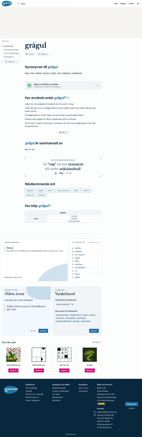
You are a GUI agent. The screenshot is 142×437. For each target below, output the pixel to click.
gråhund (86, 190)
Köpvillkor (56, 400)
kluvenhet (60, 318)
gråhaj (50, 190)
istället (78, 248)
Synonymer (8, 46)
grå (26, 149)
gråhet (76, 190)
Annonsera (83, 391)
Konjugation (9, 57)
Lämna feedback (32, 400)
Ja (56, 173)
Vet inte (69, 173)
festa (77, 261)
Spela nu (13, 370)
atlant (77, 277)
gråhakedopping (63, 190)
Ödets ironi (14, 294)
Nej (61, 173)
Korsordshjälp (31, 388)
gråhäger (41, 195)
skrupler (76, 321)
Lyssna (31, 54)
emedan (78, 264)
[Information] (68, 98)
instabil (78, 251)
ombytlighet (70, 318)
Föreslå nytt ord (32, 397)
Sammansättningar (11, 53)
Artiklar (131, 3)
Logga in (131, 408)
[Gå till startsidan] (7, 3)
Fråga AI (123, 3)
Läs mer (43, 331)
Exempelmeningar (11, 50)
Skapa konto (131, 404)
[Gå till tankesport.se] (107, 403)
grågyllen (30, 190)
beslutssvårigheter (64, 321)
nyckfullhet (81, 318)
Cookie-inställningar (60, 391)
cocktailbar (80, 267)
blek (32, 73)
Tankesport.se (103, 394)
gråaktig (38, 73)
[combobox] (42, 4)
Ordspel (29, 391)
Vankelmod (65, 294)
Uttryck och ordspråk (34, 394)
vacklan (92, 315)
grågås (40, 190)
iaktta (77, 258)
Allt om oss (83, 388)
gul (33, 149)
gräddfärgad (76, 73)
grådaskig (66, 73)
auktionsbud (70, 169)
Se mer (96, 342)
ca (76, 271)
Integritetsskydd (59, 388)
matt (59, 73)
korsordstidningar (109, 397)
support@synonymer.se (107, 412)
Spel (115, 3)
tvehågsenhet (75, 315)
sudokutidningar (107, 400)
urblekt (53, 73)
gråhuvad (30, 195)
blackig (46, 73)
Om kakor (56, 394)
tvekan (85, 315)
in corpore (80, 254)
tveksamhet (86, 321)
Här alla (33, 331)
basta (77, 274)
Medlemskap (57, 397)
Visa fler (62, 132)
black (27, 73)
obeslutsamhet (62, 304)
